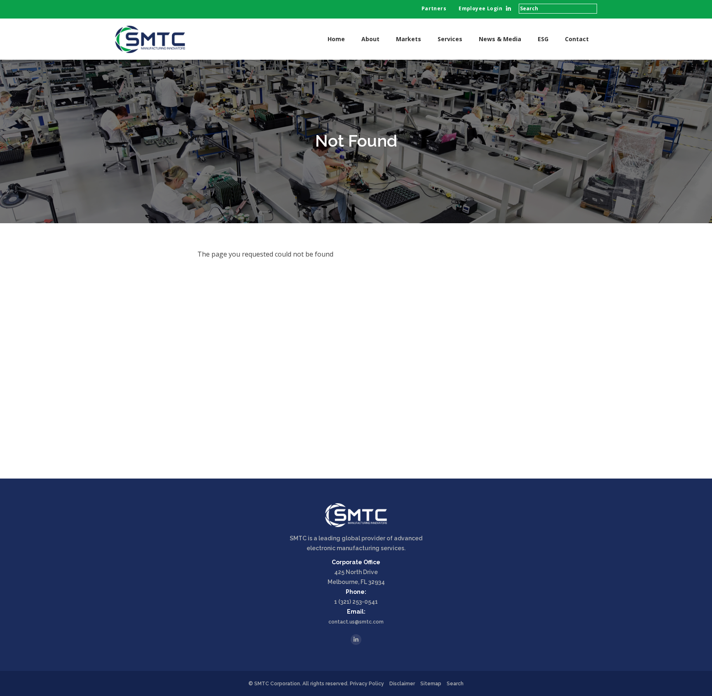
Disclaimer (402, 683)
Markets (408, 39)
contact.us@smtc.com (356, 622)
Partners (434, 8)
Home (336, 39)
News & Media (500, 39)
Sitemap (430, 683)
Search (455, 683)
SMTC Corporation (277, 684)
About (370, 39)
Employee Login (480, 8)
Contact (577, 39)
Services (450, 39)
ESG (543, 39)
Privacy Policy (367, 683)
